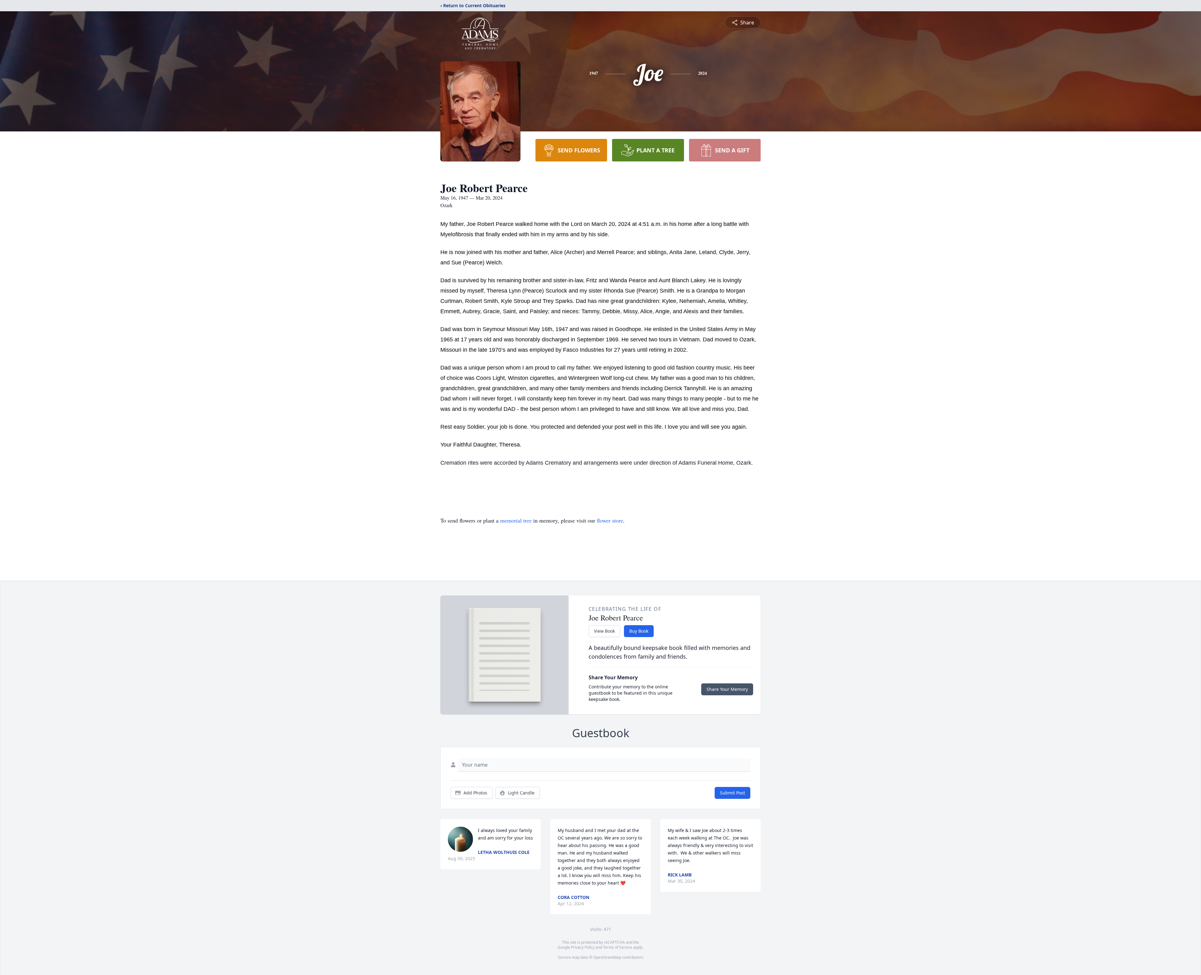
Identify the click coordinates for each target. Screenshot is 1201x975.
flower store (610, 520)
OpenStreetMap (607, 957)
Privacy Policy (583, 947)
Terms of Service (617, 947)
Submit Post (732, 793)
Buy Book (638, 631)
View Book (604, 631)
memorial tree (516, 520)
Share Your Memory (727, 689)
